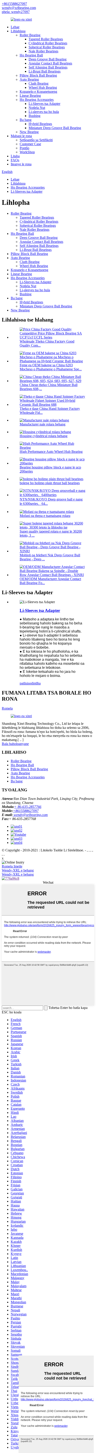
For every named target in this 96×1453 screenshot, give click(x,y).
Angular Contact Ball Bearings (50, 63)
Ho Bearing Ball (31, 55)
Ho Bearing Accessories (37, 99)
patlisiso (25, 683)
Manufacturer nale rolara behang (42, 424)
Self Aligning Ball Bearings (48, 67)
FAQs (15, 160)
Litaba (15, 156)
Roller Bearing (30, 35)
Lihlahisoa (18, 31)
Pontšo (24, 148)
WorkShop (27, 152)
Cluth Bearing (38, 83)
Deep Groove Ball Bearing (48, 59)
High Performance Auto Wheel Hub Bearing (51, 451)
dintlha (36, 683)
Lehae (15, 27)
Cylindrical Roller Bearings (48, 43)
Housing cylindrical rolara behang (43, 436)
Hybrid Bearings (40, 124)
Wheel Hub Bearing (43, 87)
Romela (7, 708)
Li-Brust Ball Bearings (45, 71)
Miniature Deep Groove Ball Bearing (55, 128)
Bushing (34, 116)
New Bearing (29, 132)
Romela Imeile (12, 866)
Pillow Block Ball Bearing (38, 75)
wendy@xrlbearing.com (19, 8)
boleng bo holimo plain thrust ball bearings (50, 483)
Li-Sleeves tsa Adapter (44, 104)
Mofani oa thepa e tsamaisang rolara (45, 516)
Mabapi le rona (21, 136)
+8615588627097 (14, 4)
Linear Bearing (30, 95)
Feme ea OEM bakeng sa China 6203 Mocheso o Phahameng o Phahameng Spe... (51, 367)
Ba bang (25, 120)
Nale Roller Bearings (43, 51)
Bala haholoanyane (15, 744)
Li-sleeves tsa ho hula (44, 112)
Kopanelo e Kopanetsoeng (38, 91)
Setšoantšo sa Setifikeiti (36, 140)
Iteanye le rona (21, 164)
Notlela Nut (37, 108)
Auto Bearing (29, 79)
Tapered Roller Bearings (46, 39)
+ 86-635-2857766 (27, 807)
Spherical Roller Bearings (47, 47)
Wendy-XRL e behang (18, 870)
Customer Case (30, 144)
